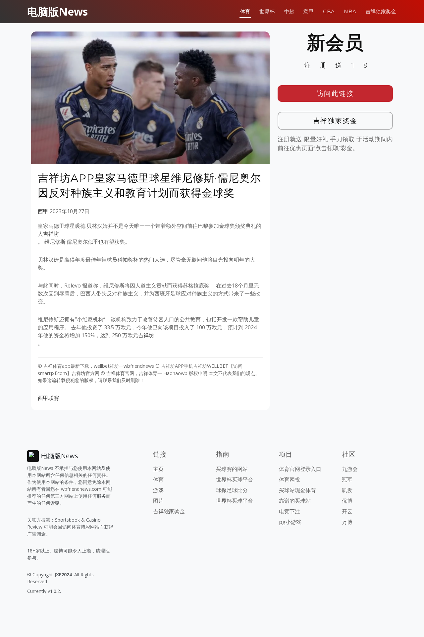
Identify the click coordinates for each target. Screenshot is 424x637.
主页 (158, 469)
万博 (347, 522)
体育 (245, 11)
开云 (347, 511)
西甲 (43, 211)
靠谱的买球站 (295, 500)
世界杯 (267, 11)
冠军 (347, 479)
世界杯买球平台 (234, 479)
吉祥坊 (51, 233)
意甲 (308, 11)
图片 (158, 500)
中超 (289, 11)
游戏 (158, 490)
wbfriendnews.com (81, 489)
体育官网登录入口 (300, 469)
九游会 (350, 469)
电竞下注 (289, 511)
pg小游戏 (290, 522)
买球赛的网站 (232, 469)
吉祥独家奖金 (381, 11)
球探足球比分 (232, 490)
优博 (347, 500)
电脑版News (57, 11)
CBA (329, 11)
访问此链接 (335, 93)
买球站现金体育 (297, 490)
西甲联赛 (48, 398)
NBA (350, 11)
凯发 (347, 490)
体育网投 (289, 479)
